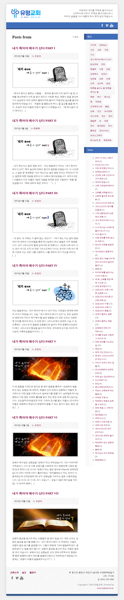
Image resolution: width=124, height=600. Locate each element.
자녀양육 (108, 111)
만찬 (103, 64)
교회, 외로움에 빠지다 (104, 185)
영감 (108, 83)
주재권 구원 (100, 397)
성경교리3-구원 (102, 304)
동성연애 (94, 64)
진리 (92, 126)
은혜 (92, 111)
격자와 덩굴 (100, 182)
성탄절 (93, 79)
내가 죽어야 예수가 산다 (100, 59)
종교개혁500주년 (102, 387)
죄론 (106, 121)
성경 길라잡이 (101, 286)
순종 (108, 79)
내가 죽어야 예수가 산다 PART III (35, 193)
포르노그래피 (96, 135)
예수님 (107, 97)
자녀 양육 (94, 116)
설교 (24, 572)
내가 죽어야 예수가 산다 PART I (33, 48)
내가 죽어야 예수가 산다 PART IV (34, 265)
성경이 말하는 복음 (103, 321)
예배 (92, 97)
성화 (101, 79)
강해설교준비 (101, 172)
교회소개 (14, 572)
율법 (107, 106)
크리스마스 (104, 130)
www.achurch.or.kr (105, 588)
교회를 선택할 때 (102, 192)
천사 (110, 126)
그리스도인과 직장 (103, 203)
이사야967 (99, 380)
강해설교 (103, 45)
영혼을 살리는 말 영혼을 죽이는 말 (100, 90)
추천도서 (99, 418)
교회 (99, 50)
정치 (111, 116)
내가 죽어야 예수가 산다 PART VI (34, 417)
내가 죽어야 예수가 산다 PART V (34, 341)
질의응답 (101, 126)
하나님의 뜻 (95, 140)
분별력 (93, 69)
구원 (106, 50)
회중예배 (107, 140)
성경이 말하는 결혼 (103, 314)
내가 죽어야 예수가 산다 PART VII (35, 493)
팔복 (97, 449)
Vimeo (107, 25)
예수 (99, 97)
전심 (97, 383)
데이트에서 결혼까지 (104, 251)
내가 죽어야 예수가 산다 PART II (34, 120)
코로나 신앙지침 (102, 422)
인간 (99, 111)
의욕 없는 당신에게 (103, 376)
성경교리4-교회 (102, 307)
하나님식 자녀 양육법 (104, 453)
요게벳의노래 (96, 106)
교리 (92, 50)
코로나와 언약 (101, 425)
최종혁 (37, 128)
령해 (97, 269)
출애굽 (93, 130)
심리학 (100, 83)
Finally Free (100, 165)
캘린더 (32, 572)
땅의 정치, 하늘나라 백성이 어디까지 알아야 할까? (105, 262)
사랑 (101, 69)
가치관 (93, 45)
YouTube (111, 25)
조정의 (38, 56)
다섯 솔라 (99, 234)
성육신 (104, 74)
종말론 (93, 121)
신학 (92, 83)
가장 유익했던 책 (102, 168)
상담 (108, 69)
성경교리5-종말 (102, 310)
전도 (104, 116)
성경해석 (94, 74)
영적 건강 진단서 (102, 352)
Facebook (102, 25)
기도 (92, 54)
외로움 (98, 102)
